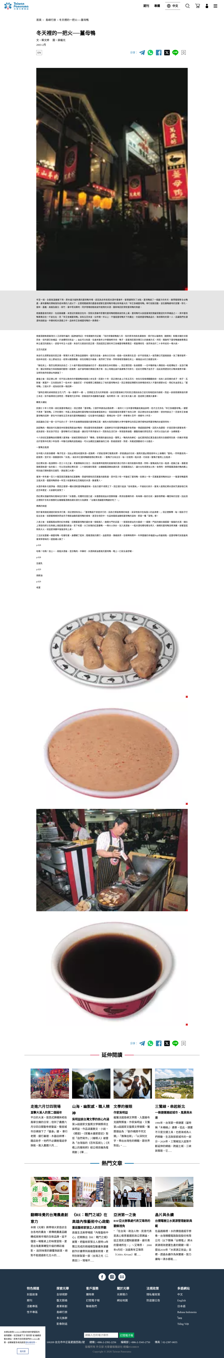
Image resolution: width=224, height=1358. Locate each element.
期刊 (146, 6)
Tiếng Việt (183, 1323)
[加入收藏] (183, 52)
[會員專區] (206, 6)
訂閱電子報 (93, 1300)
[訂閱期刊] (197, 6)
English (181, 1300)
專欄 (157, 6)
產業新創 (62, 1306)
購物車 (90, 1294)
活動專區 (32, 1306)
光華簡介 (122, 1294)
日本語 (181, 1306)
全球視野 (62, 1294)
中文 (175, 6)
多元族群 (62, 1318)
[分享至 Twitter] (167, 52)
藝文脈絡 (62, 1300)
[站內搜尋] (187, 6)
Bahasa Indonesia (187, 1312)
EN (39, 52)
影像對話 (62, 1323)
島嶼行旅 (51, 20)
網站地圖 (122, 1300)
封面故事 (32, 1294)
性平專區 (32, 1312)
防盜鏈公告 (153, 1300)
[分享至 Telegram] (142, 52)
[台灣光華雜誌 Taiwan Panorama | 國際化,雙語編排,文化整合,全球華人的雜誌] (21, 6)
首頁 (38, 20)
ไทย (179, 1318)
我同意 (23, 1351)
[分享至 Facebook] (159, 52)
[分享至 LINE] (175, 52)
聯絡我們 (91, 1306)
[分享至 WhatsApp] (150, 52)
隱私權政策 (153, 1294)
